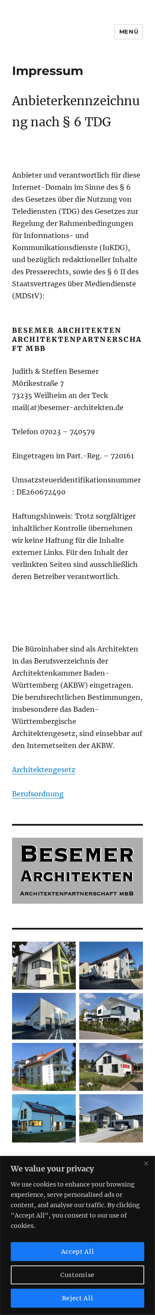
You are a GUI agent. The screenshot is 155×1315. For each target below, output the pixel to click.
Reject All (77, 1298)
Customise (77, 1275)
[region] (77, 1235)
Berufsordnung (38, 793)
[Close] (146, 1163)
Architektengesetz (43, 769)
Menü (128, 31)
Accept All (77, 1252)
